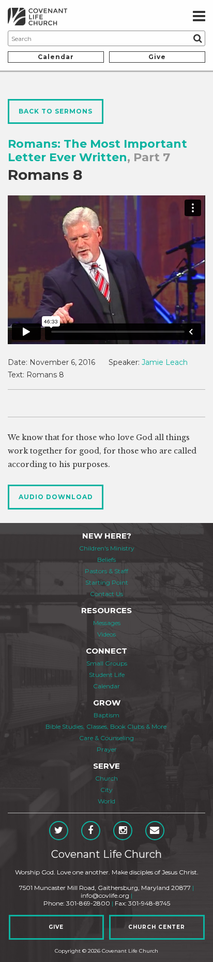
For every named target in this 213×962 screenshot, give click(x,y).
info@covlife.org (105, 895)
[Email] (154, 830)
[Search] (197, 38)
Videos (106, 634)
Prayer (107, 749)
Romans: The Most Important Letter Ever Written (97, 150)
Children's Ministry (106, 548)
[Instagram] (122, 830)
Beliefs (106, 559)
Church (106, 778)
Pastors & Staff (106, 571)
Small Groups (106, 663)
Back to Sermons (56, 111)
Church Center (156, 927)
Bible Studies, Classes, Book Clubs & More (105, 726)
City (106, 790)
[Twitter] (58, 830)
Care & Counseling (106, 738)
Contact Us (106, 594)
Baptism (106, 715)
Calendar (56, 57)
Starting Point (106, 582)
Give (157, 57)
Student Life (107, 674)
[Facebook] (90, 830)
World (106, 801)
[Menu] (199, 16)
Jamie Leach (165, 362)
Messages (106, 623)
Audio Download (56, 497)
